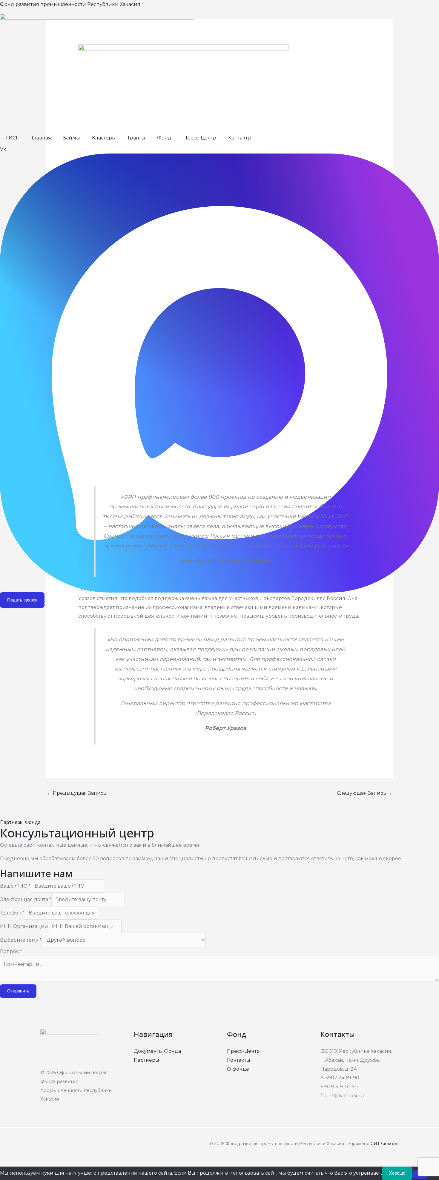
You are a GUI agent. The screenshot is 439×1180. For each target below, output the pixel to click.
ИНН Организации (24, 926)
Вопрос (11, 951)
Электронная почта (25, 899)
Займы (71, 138)
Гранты (136, 138)
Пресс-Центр (199, 138)
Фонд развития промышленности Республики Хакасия (70, 4)
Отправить (18, 991)
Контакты (239, 138)
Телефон (12, 913)
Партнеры (146, 1060)
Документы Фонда (157, 1051)
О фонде (238, 1069)
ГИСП (13, 138)
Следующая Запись (364, 793)
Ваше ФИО (15, 886)
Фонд (164, 138)
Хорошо (397, 1173)
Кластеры (104, 138)
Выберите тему (21, 940)
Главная (41, 138)
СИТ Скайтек (385, 1143)
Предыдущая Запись (76, 793)
